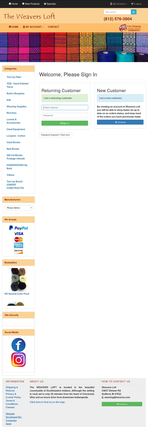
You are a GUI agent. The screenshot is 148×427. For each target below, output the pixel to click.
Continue (121, 122)
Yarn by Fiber (14, 77)
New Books (13, 148)
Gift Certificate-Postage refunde (16, 156)
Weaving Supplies (16, 106)
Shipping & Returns (12, 389)
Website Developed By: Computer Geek (14, 418)
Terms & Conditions (12, 402)
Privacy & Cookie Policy (13, 395)
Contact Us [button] (122, 404)
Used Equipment (16, 129)
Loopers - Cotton (16, 135)
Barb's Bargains (15, 93)
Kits (9, 100)
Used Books (13, 142)
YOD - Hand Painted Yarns (17, 85)
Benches (11, 112)
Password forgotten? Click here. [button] (55, 134)
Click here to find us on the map (47, 402)
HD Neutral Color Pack (16, 290)
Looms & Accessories (13, 121)
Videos (10, 175)
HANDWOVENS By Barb (17, 166)
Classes (10, 407)
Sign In (65, 123)
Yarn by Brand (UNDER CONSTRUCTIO (15, 185)
